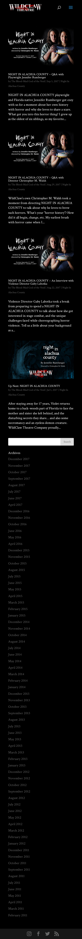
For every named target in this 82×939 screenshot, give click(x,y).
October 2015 (17, 563)
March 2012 (16, 830)
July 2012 (14, 804)
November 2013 (19, 700)
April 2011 (15, 902)
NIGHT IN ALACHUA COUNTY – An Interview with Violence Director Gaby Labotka (41, 282)
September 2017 (19, 478)
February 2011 (17, 915)
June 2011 (14, 889)
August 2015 (16, 570)
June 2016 (15, 531)
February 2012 (18, 837)
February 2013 (17, 759)
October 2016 (17, 524)
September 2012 (19, 791)
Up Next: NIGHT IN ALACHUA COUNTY (34, 386)
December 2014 (19, 622)
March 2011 (16, 908)
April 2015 (15, 596)
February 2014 (18, 680)
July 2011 (14, 883)
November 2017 (19, 465)
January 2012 (17, 843)
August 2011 (16, 876)
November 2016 (19, 518)
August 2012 (16, 798)
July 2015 (14, 576)
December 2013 (18, 694)
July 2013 (14, 726)
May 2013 (14, 739)
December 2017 (18, 459)
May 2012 (14, 817)
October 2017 (17, 472)
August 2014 (16, 641)
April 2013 (15, 746)
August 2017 (16, 485)
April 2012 (15, 824)
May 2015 (14, 589)
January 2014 (17, 687)
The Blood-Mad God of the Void (28, 81)
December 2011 (18, 850)
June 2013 (15, 733)
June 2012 (15, 811)
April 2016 (15, 544)
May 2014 (14, 661)
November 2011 (19, 856)
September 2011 (19, 869)
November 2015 (19, 557)
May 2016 (14, 537)
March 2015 (16, 602)
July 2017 (14, 491)
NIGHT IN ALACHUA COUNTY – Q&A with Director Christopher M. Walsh (36, 179)
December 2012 (19, 772)
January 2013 (16, 765)
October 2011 (17, 863)
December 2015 (19, 550)
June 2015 (15, 583)
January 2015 (17, 615)
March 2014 (16, 674)
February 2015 (18, 609)
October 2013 (17, 706)
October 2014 (17, 635)
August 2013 (16, 719)
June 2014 (15, 654)
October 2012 (17, 785)
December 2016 (19, 511)
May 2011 (14, 895)
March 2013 (16, 752)
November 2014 (19, 628)
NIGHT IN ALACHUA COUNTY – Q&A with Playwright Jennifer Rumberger (36, 75)
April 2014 (15, 667)
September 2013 (19, 713)
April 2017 (15, 505)
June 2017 (15, 498)
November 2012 (19, 778)
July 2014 (14, 648)
